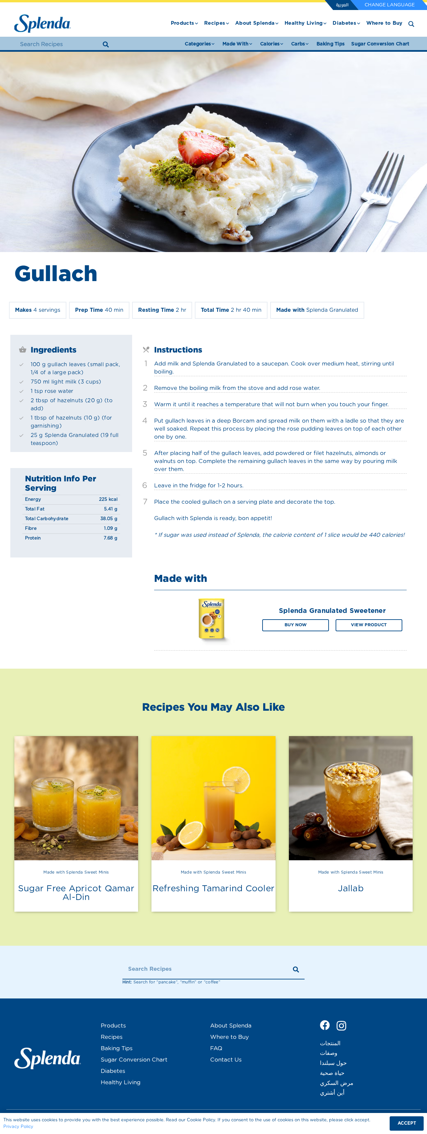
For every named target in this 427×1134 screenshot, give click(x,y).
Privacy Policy (18, 1127)
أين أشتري (332, 1093)
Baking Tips (116, 1048)
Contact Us (226, 1060)
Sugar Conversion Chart (134, 1060)
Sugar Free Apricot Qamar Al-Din (76, 893)
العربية (342, 5)
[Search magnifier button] (411, 24)
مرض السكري (336, 1083)
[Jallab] (351, 798)
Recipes (111, 1037)
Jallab (351, 888)
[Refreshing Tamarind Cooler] (213, 798)
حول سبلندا (333, 1063)
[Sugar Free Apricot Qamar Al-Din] (76, 798)
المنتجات (330, 1043)
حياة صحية (332, 1073)
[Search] (105, 44)
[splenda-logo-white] (47, 1058)
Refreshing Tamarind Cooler (213, 888)
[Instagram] (341, 1025)
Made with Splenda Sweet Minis (76, 872)
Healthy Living (120, 1082)
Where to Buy (229, 1037)
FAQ (216, 1048)
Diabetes (113, 1071)
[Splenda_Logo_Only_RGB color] (42, 23)
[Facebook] (325, 1025)
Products (113, 1026)
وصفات (328, 1053)
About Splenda (231, 1026)
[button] (196, 23)
